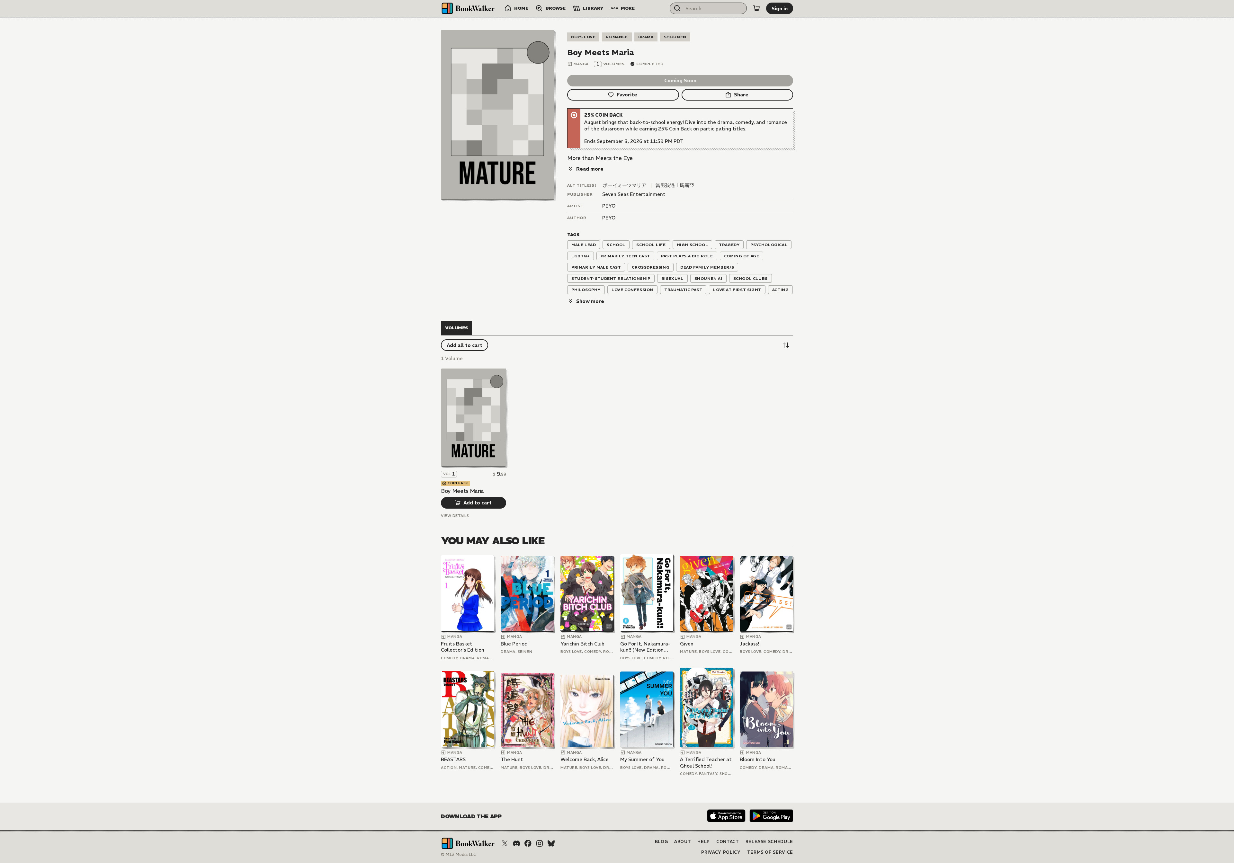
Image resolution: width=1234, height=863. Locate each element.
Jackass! (749, 644)
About (682, 842)
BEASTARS (453, 759)
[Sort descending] (786, 345)
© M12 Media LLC (458, 854)
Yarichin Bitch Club (582, 644)
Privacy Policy (720, 852)
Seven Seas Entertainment (634, 194)
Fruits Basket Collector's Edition (462, 647)
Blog (661, 842)
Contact (727, 842)
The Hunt (512, 759)
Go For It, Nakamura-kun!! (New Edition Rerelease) (645, 647)
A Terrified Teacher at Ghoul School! (706, 762)
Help (703, 842)
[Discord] (516, 843)
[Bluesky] (551, 843)
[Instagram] (539, 843)
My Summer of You (642, 759)
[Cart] (756, 8)
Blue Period (514, 644)
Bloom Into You (757, 759)
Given (686, 644)
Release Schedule (769, 842)
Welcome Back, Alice (584, 759)
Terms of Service (770, 852)
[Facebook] (528, 843)
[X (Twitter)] (505, 843)
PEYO (608, 206)
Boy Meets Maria (462, 490)
